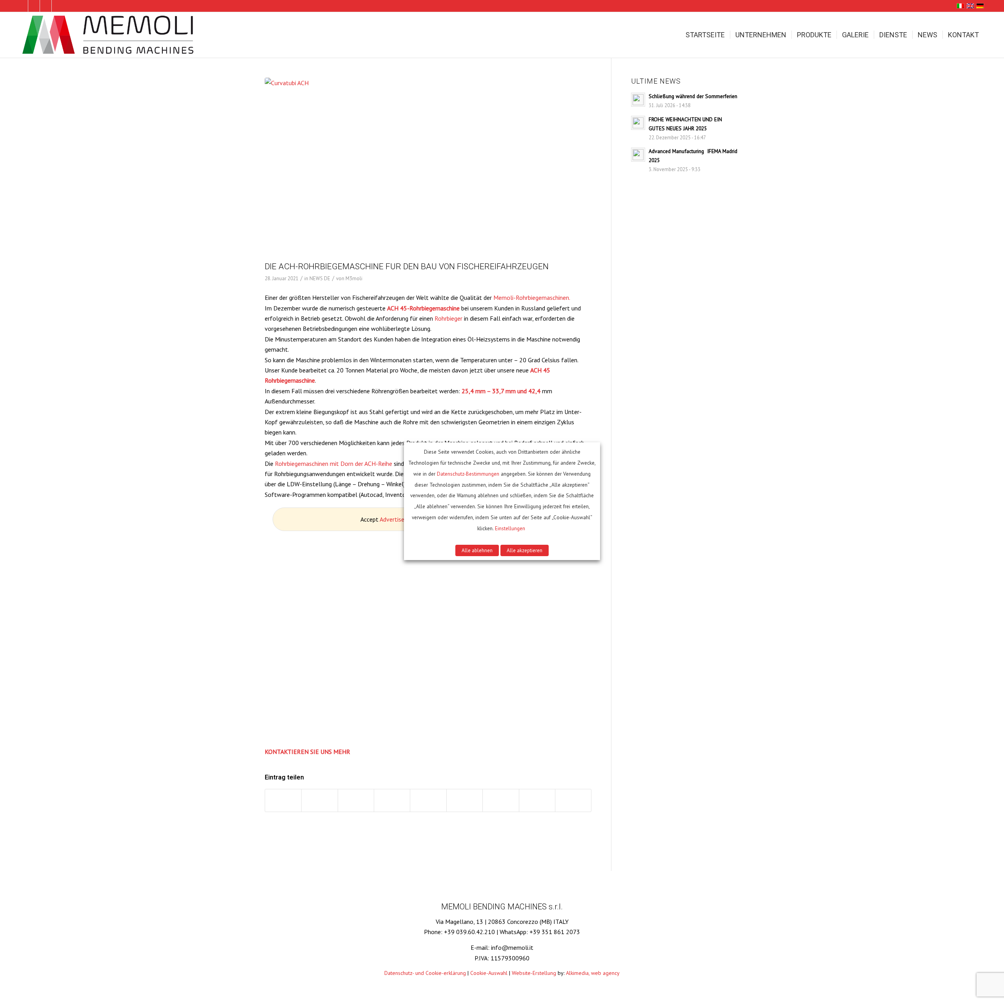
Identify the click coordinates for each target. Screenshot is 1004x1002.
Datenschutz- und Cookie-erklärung (425, 972)
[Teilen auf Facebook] (283, 800)
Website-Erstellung (534, 972)
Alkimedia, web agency (593, 972)
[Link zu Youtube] (58, 6)
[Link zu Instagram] (45, 6)
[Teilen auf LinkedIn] (428, 800)
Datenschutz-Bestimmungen (468, 473)
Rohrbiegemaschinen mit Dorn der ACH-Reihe (333, 463)
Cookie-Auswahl (488, 972)
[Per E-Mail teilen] (573, 800)
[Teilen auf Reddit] (537, 800)
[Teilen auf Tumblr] (464, 800)
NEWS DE (319, 278)
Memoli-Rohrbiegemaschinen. (531, 297)
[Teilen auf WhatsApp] (356, 800)
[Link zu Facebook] (34, 6)
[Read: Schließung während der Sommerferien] (638, 100)
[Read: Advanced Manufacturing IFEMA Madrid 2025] (638, 155)
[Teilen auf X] (319, 800)
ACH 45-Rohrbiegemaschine (423, 308)
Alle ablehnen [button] (477, 550)
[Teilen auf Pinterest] (392, 800)
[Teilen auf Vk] (500, 800)
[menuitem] (705, 35)
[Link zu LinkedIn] (22, 6)
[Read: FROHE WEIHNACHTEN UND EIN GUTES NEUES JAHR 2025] (638, 123)
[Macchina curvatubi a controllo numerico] (428, 168)
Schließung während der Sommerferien (693, 96)
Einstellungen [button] (510, 528)
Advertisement (399, 519)
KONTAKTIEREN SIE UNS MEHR (307, 752)
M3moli (354, 278)
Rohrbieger (448, 318)
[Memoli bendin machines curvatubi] (109, 35)
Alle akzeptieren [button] (524, 550)
